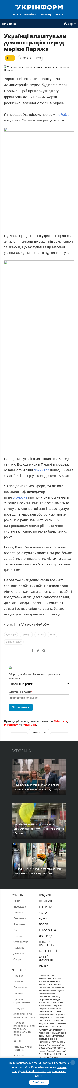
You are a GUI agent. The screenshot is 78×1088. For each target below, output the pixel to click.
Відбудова (19, 906)
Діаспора (11, 634)
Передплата (21, 987)
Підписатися (20, 707)
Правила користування (21, 1001)
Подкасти (46, 895)
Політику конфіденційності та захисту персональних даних (39, 1071)
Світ (15, 930)
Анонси (59, 14)
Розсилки (19, 1055)
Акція (52, 634)
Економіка (19, 918)
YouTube (29, 724)
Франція (26, 634)
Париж (40, 634)
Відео (43, 918)
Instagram (11, 724)
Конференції (48, 950)
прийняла (41, 470)
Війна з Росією (14, 642)
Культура (18, 947)
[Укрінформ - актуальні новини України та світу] (39, 7)
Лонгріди (45, 936)
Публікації (46, 900)
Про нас (18, 975)
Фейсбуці (63, 114)
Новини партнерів (46, 943)
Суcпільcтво (20, 941)
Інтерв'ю (45, 906)
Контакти (18, 981)
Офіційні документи (47, 958)
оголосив (20, 497)
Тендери (18, 1008)
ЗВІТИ (17, 1040)
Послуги (16, 14)
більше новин (39, 732)
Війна (16, 900)
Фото (43, 912)
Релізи (43, 965)
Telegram (60, 721)
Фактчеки (19, 924)
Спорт (17, 959)
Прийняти (39, 1082)
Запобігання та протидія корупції (24, 1015)
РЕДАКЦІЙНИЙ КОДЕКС (22, 1048)
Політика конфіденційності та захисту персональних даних (24, 1028)
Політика (18, 912)
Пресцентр (45, 14)
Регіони (18, 935)
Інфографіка (48, 930)
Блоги (43, 924)
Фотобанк (30, 14)
